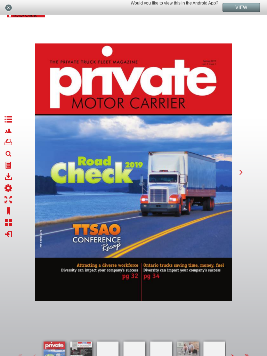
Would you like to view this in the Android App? (174, 3)
